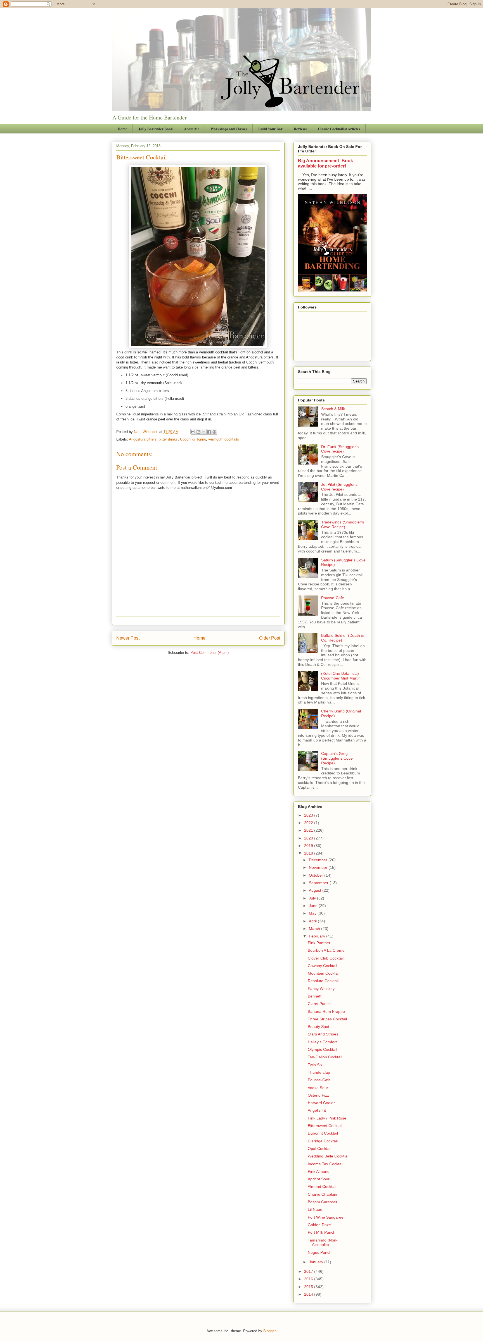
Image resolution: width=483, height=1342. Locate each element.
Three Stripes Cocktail (327, 1019)
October (316, 875)
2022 (309, 822)
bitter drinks (168, 439)
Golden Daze (319, 1225)
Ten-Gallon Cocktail (325, 1057)
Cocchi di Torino (193, 439)
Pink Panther (319, 943)
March (315, 928)
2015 (309, 1286)
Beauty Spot (318, 1026)
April (313, 921)
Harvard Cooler (321, 1103)
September (319, 883)
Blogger (269, 1331)
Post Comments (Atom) (209, 652)
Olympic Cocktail (322, 1049)
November (318, 867)
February (317, 936)
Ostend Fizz (318, 1095)
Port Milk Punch (321, 1232)
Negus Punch (320, 1252)
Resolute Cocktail (323, 981)
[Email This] (193, 432)
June (314, 905)
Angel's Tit (317, 1110)
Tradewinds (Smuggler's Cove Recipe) (342, 524)
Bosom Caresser (322, 1202)
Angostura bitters (143, 439)
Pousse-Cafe (332, 597)
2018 (309, 853)
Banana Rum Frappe (326, 1011)
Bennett (314, 996)
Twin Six (315, 1065)
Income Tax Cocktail (325, 1164)
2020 (309, 838)
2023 (309, 815)
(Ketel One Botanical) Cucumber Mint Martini (341, 675)
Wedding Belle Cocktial (328, 1156)
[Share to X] (204, 432)
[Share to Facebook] (209, 432)
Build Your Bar (270, 128)
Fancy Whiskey (321, 988)
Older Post (269, 638)
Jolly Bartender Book (155, 128)
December (318, 860)
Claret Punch (319, 1003)
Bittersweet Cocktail (325, 1125)
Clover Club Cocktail (326, 958)
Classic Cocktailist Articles (339, 128)
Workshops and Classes (228, 128)
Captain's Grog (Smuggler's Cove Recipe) (337, 758)
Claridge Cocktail (323, 1141)
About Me (191, 128)
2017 (309, 1271)
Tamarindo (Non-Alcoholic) (323, 1242)
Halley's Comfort (322, 1042)
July (313, 898)
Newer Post (127, 638)
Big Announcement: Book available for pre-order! (325, 163)
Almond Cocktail (322, 1186)
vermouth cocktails (223, 439)
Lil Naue (315, 1209)
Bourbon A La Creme (326, 950)
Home (122, 128)
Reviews (300, 128)
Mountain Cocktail (323, 973)
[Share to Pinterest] (214, 432)
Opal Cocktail (319, 1148)
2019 (309, 845)
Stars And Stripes (323, 1034)
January (316, 1262)
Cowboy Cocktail (322, 965)
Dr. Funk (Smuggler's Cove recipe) (340, 449)
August (315, 890)
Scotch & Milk (333, 408)
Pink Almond (319, 1171)
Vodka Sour (318, 1087)
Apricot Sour (319, 1179)
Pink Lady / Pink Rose (327, 1118)
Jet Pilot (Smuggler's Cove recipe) (339, 486)
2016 (309, 1279)
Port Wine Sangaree (326, 1217)
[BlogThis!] (198, 432)
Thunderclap (319, 1072)
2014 (309, 1294)
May (313, 913)
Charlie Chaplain (322, 1194)
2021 (309, 830)
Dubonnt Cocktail (323, 1133)
